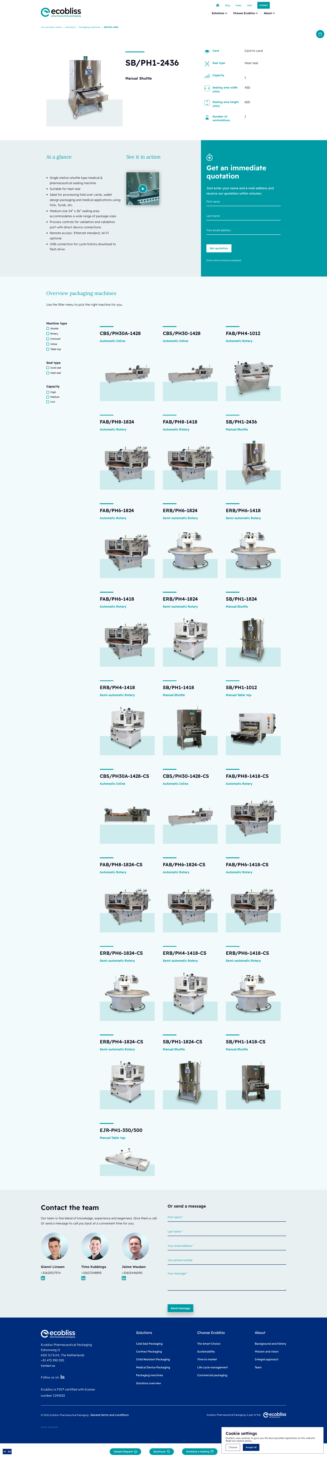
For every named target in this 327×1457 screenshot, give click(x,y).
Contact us (48, 1365)
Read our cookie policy (238, 1440)
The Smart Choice (208, 1343)
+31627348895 (91, 1273)
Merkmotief (53, 1427)
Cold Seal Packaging (149, 1343)
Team (258, 1367)
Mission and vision (267, 1351)
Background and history (270, 1343)
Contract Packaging (149, 1351)
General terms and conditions (109, 1415)
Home (58, 27)
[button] (219, 13)
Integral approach (266, 1359)
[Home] (217, 5)
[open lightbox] (142, 188)
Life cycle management (212, 1367)
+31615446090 (132, 1273)
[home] (61, 12)
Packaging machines (89, 27)
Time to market (207, 1359)
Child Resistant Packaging (153, 1359)
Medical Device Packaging (153, 1367)
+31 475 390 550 (52, 1360)
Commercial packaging (212, 1375)
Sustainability (206, 1351)
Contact (263, 5)
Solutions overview (148, 1383)
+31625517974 (51, 1273)
